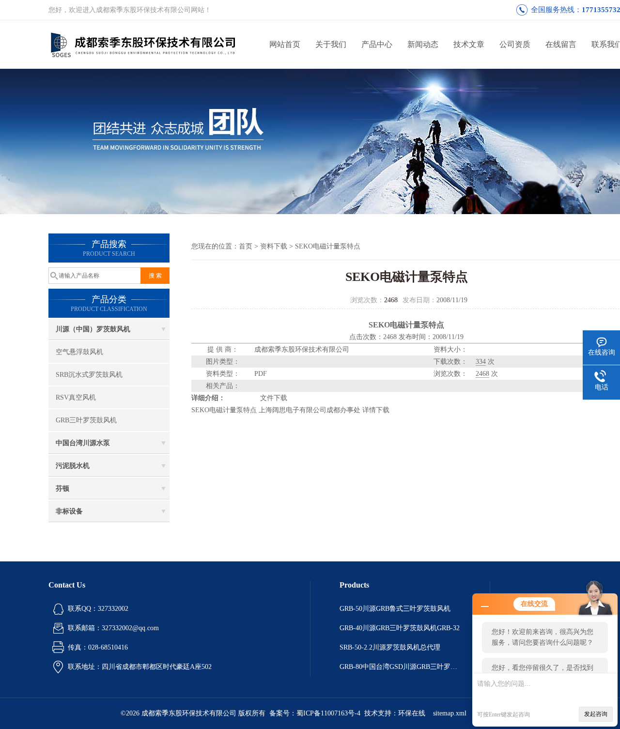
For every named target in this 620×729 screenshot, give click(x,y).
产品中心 (376, 44)
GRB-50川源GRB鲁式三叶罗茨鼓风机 (395, 608)
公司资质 (514, 44)
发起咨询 (595, 714)
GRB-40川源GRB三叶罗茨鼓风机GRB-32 (400, 628)
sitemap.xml (449, 713)
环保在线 (411, 713)
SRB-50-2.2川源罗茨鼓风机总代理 (390, 647)
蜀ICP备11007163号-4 (328, 713)
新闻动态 (422, 44)
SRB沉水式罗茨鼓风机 (89, 374)
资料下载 (273, 246)
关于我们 (330, 44)
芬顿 (62, 488)
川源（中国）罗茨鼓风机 (93, 329)
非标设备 (69, 511)
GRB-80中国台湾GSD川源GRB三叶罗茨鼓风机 (400, 666)
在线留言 (560, 44)
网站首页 (284, 44)
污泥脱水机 (73, 465)
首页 (245, 246)
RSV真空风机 (76, 397)
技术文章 (468, 44)
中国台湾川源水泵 (83, 443)
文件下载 (273, 398)
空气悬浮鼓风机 (79, 352)
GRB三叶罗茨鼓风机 (86, 420)
